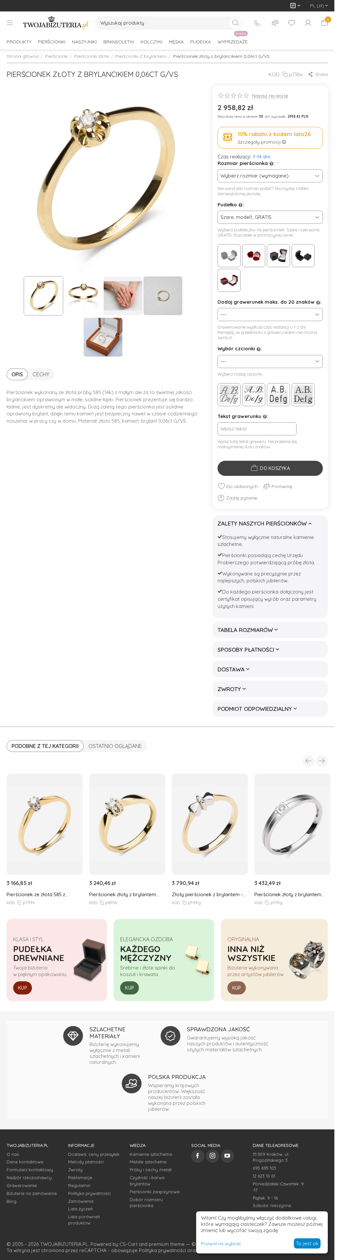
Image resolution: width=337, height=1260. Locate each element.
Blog (11, 1201)
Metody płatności (86, 1161)
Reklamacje (80, 1177)
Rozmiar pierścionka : (247, 163)
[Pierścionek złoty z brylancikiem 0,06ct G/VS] (103, 179)
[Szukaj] (236, 23)
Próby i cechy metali (151, 1169)
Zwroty (75, 1169)
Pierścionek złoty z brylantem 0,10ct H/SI (122, 894)
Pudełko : (231, 204)
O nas (13, 1154)
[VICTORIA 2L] (229, 394)
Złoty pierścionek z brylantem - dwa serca (207, 894)
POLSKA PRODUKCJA (177, 1076)
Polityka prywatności (89, 1193)
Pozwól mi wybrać (221, 1244)
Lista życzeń (80, 1208)
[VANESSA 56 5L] (253, 394)
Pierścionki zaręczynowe (155, 1191)
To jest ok (307, 1243)
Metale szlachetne (148, 1161)
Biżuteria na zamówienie (32, 1193)
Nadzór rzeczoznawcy (29, 1177)
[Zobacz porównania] (275, 23)
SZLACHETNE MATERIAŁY (107, 1032)
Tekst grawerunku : (243, 416)
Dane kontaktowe (25, 1161)
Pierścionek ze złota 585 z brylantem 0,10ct (36, 894)
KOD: (274, 74)
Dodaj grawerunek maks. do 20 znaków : (270, 302)
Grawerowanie (22, 1185)
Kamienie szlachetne (151, 1154)
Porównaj (282, 486)
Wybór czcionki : (240, 348)
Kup (22, 988)
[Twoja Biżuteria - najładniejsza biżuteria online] (56, 23)
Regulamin (79, 1185)
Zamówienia (80, 1201)
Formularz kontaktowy (30, 1169)
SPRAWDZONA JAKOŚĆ (218, 1029)
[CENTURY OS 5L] (303, 394)
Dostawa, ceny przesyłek (93, 1154)
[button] (318, 74)
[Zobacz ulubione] (291, 23)
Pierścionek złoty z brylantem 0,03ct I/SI (287, 894)
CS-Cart (128, 1244)
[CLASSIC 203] (278, 394)
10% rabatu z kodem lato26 (274, 133)
